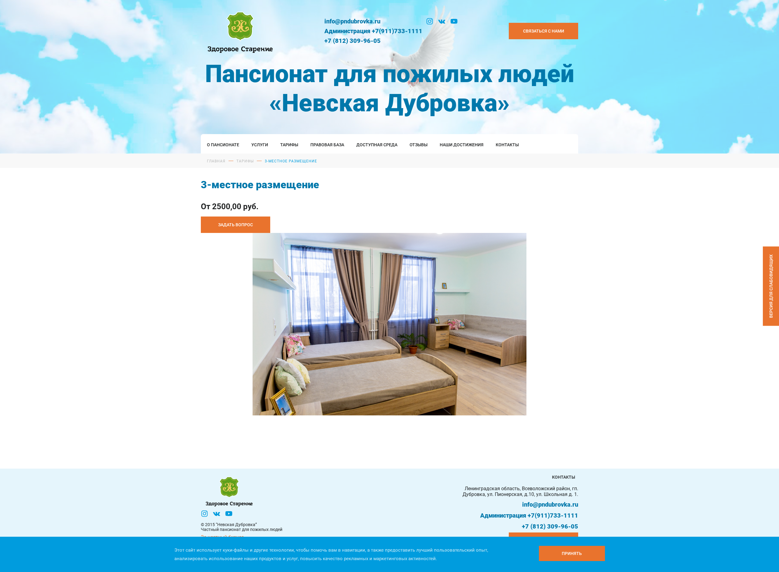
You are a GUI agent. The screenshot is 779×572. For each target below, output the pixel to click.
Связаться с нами (543, 31)
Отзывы (419, 144)
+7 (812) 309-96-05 (352, 40)
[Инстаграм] (429, 21)
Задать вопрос (235, 224)
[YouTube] (454, 21)
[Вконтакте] (441, 21)
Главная (216, 161)
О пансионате (223, 144)
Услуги (259, 144)
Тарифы (289, 144)
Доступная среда (376, 144)
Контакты (507, 144)
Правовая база (327, 144)
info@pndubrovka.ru (352, 21)
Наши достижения (462, 144)
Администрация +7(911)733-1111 (373, 31)
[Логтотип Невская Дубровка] (239, 30)
